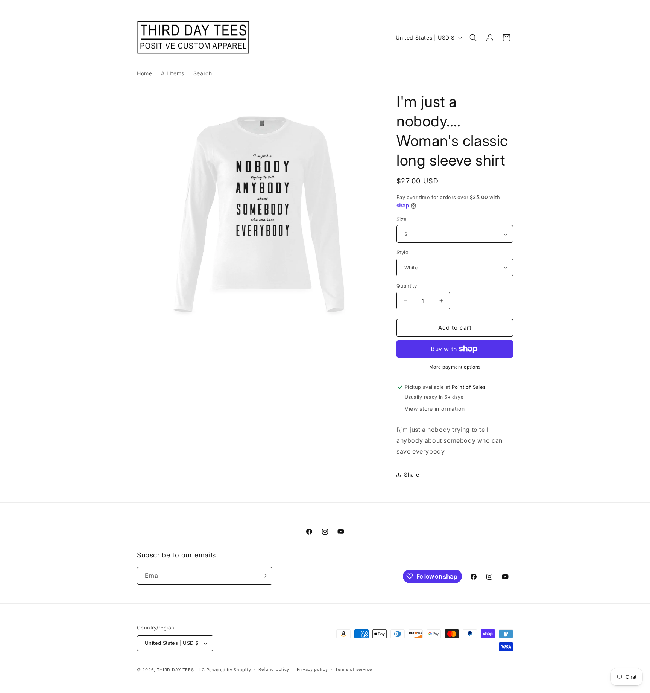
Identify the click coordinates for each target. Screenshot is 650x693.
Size (401, 219)
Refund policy (273, 669)
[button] (473, 37)
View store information (435, 408)
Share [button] (411, 474)
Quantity (406, 286)
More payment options (455, 367)
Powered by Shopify (229, 669)
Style (402, 252)
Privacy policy (312, 669)
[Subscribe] (263, 576)
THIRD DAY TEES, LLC (181, 669)
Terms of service (353, 669)
